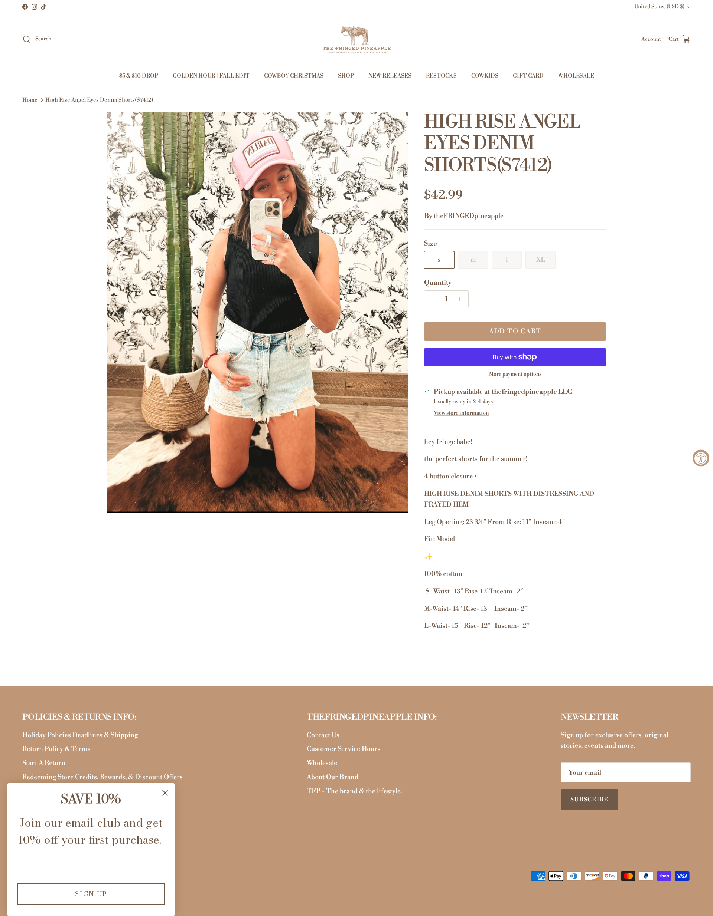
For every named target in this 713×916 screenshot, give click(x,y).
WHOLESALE (576, 75)
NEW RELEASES (389, 75)
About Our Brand (332, 777)
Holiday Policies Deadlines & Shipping (80, 735)
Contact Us (323, 735)
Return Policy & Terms (56, 749)
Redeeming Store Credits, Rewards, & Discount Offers (102, 777)
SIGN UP (91, 894)
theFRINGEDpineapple (469, 216)
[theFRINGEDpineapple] (356, 39)
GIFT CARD (528, 75)
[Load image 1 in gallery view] (257, 312)
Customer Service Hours (343, 749)
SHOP (346, 75)
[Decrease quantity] (431, 299)
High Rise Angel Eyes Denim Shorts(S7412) (99, 100)
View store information (461, 413)
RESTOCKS (441, 75)
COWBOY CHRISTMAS (293, 75)
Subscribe (589, 799)
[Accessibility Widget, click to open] (701, 458)
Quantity (438, 283)
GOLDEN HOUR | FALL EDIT (211, 75)
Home (30, 100)
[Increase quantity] (461, 299)
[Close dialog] (165, 792)
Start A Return (43, 763)
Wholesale (322, 763)
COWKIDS (484, 75)
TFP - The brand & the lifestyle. (354, 791)
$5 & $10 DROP (138, 75)
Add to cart (515, 331)
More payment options (515, 374)
